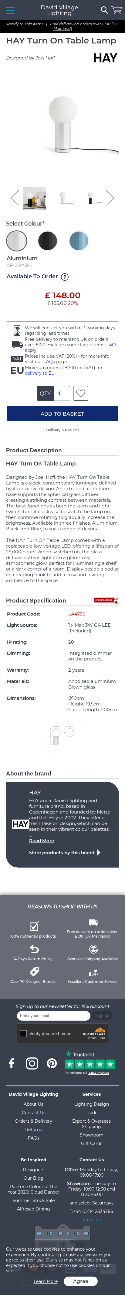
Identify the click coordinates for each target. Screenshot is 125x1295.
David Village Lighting (59, 10)
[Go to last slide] (15, 197)
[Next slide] (110, 197)
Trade (91, 1112)
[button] (34, 198)
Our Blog (33, 1178)
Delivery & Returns (62, 430)
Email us (92, 1220)
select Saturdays (96, 1203)
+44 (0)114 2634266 (93, 1211)
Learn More (46, 1281)
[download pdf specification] (106, 600)
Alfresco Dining (33, 1209)
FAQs (49, 361)
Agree (80, 1281)
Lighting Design (91, 1104)
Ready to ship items (25, 24)
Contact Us (34, 1112)
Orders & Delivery (33, 1121)
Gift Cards (91, 1143)
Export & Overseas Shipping (91, 1123)
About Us (33, 1104)
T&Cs (112, 344)
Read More (41, 840)
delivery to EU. (40, 373)
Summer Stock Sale (33, 1200)
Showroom (91, 1135)
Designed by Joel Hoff (30, 58)
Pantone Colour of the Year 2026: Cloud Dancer (33, 1189)
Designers (33, 1169)
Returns (33, 1129)
